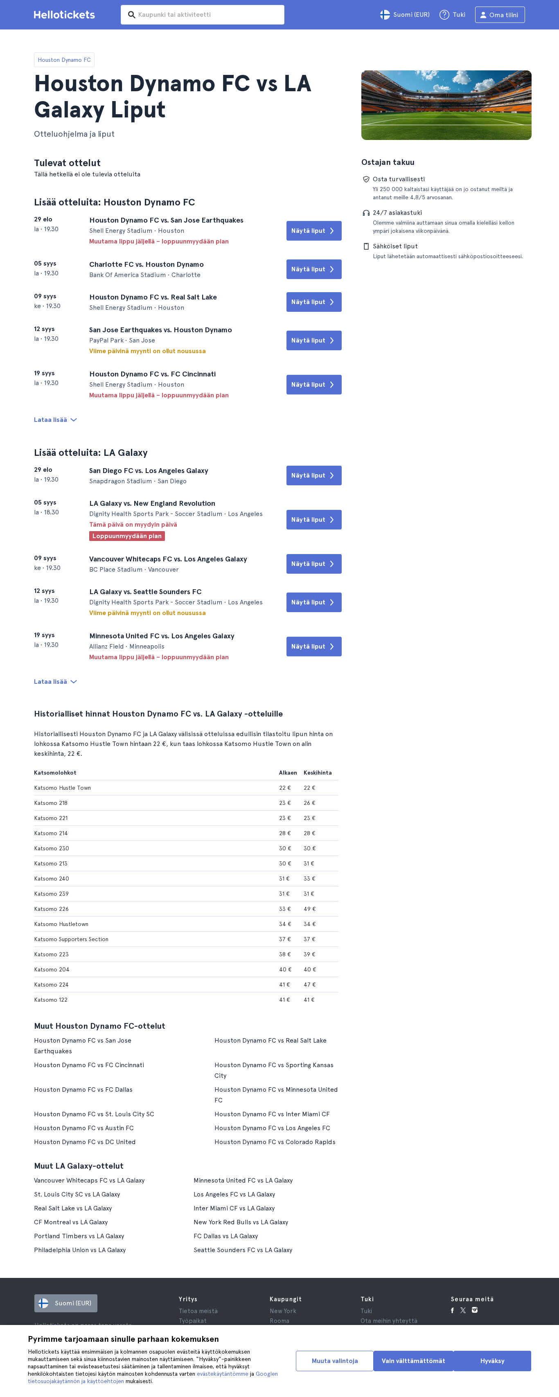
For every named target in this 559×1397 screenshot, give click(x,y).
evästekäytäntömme (222, 1373)
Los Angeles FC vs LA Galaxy (234, 1194)
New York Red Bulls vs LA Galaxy (241, 1222)
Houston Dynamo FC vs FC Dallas (83, 1089)
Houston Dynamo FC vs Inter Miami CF (272, 1114)
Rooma (279, 1321)
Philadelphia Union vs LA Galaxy (80, 1250)
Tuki (366, 1311)
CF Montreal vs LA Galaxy (71, 1222)
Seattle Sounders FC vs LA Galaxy (243, 1250)
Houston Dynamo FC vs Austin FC (84, 1128)
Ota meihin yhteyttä (389, 1321)
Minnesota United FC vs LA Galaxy (243, 1180)
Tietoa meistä (198, 1311)
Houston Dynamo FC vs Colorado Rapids (275, 1142)
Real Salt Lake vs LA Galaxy (73, 1208)
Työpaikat (193, 1321)
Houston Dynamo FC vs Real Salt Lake (270, 1040)
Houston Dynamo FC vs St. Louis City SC (94, 1114)
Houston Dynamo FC (64, 59)
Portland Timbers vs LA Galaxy (79, 1236)
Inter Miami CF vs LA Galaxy (234, 1208)
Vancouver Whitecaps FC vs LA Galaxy (89, 1180)
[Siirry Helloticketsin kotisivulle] (65, 14)
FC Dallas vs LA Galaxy (226, 1236)
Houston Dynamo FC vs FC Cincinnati (89, 1065)
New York (283, 1311)
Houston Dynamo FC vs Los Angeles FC (272, 1128)
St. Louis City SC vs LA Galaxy (77, 1194)
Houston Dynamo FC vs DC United (85, 1142)
